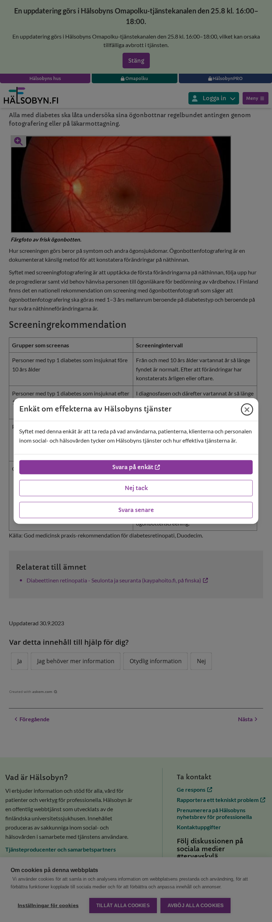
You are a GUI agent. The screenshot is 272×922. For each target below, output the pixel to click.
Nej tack (136, 488)
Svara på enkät (132, 467)
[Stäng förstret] (247, 409)
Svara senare (136, 510)
